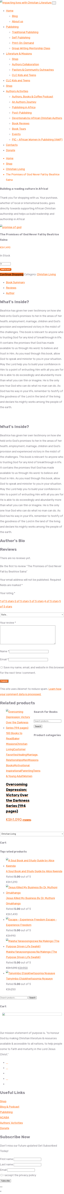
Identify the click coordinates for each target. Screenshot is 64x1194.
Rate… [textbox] (4, 614)
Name (4, 651)
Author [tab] (10, 293)
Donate (10, 150)
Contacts (12, 145)
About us (17, 21)
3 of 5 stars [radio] (36, 601)
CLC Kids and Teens (24, 75)
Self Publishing (21, 37)
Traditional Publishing (25, 32)
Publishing (12, 26)
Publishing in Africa (23, 107)
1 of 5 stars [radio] (7, 601)
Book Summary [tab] (15, 282)
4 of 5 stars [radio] (51, 601)
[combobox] (32, 615)
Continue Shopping (12, 274)
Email (4, 659)
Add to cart (5, 269)
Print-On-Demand (23, 43)
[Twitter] (7, 1078)
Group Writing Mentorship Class (31, 48)
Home (9, 10)
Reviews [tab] (11, 287)
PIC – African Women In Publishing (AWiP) (37, 139)
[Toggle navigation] (54, 2)
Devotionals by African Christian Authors (37, 118)
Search (38, 726)
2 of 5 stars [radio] (21, 601)
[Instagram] (7, 1067)
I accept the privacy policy (19, 1175)
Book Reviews (20, 123)
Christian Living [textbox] (8, 834)
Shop (15, 59)
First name (6, 1159)
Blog (15, 16)
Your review (8, 622)
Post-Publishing (22, 112)
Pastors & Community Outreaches (33, 69)
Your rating (7, 593)
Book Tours (19, 128)
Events (16, 134)
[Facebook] (7, 1062)
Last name (6, 1164)
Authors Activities (17, 91)
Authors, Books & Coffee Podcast (32, 96)
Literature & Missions (19, 53)
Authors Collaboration (25, 64)
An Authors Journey (24, 102)
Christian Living (15, 169)
